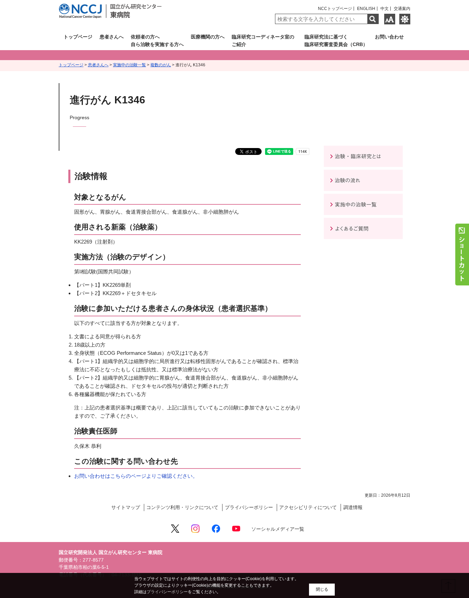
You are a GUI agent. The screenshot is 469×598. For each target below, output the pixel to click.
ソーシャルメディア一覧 (277, 529)
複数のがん (160, 65)
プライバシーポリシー (249, 507)
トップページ (71, 65)
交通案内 (402, 8)
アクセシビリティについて (308, 507)
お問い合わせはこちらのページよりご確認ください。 (136, 476)
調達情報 (353, 507)
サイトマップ (125, 507)
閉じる (322, 589)
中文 (384, 8)
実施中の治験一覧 (129, 65)
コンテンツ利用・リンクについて (182, 507)
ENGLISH (366, 8)
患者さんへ (98, 65)
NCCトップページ (335, 8)
